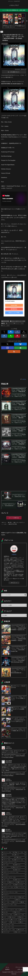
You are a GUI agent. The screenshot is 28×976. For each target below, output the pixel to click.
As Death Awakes (10, 301)
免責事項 (7, 969)
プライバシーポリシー (20, 967)
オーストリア (10, 323)
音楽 (4, 323)
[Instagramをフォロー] (7, 347)
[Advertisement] (14, 365)
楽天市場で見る (14, 309)
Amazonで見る (14, 305)
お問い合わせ (21, 969)
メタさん (14, 554)
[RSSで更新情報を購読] (14, 351)
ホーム (7, 967)
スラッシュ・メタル (19, 323)
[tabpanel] (8, 20)
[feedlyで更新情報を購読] (20, 347)
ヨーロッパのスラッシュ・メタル (18, 321)
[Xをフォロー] (7, 344)
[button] (24, 336)
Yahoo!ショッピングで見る (14, 312)
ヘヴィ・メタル (6, 325)
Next (27, 21)
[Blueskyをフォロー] (20, 344)
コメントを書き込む (14, 517)
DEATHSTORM (6, 321)
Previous (1, 21)
